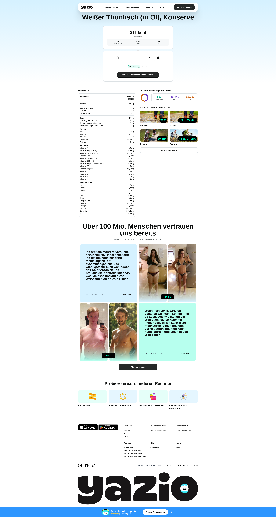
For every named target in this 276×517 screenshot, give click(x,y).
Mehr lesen (126, 294)
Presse (126, 436)
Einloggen (179, 447)
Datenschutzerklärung (182, 465)
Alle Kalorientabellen (183, 430)
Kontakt (169, 465)
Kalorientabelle (132, 7)
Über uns (127, 430)
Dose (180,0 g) (134, 67)
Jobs (125, 433)
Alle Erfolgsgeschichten (158, 430)
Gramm (144, 66)
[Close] (172, 512)
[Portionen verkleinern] (117, 58)
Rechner (149, 7)
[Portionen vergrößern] (158, 58)
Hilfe (162, 7)
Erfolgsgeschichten (111, 7)
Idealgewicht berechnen (133, 450)
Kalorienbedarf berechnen (133, 453)
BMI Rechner (128, 447)
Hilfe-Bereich (154, 447)
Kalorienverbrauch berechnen (135, 456)
